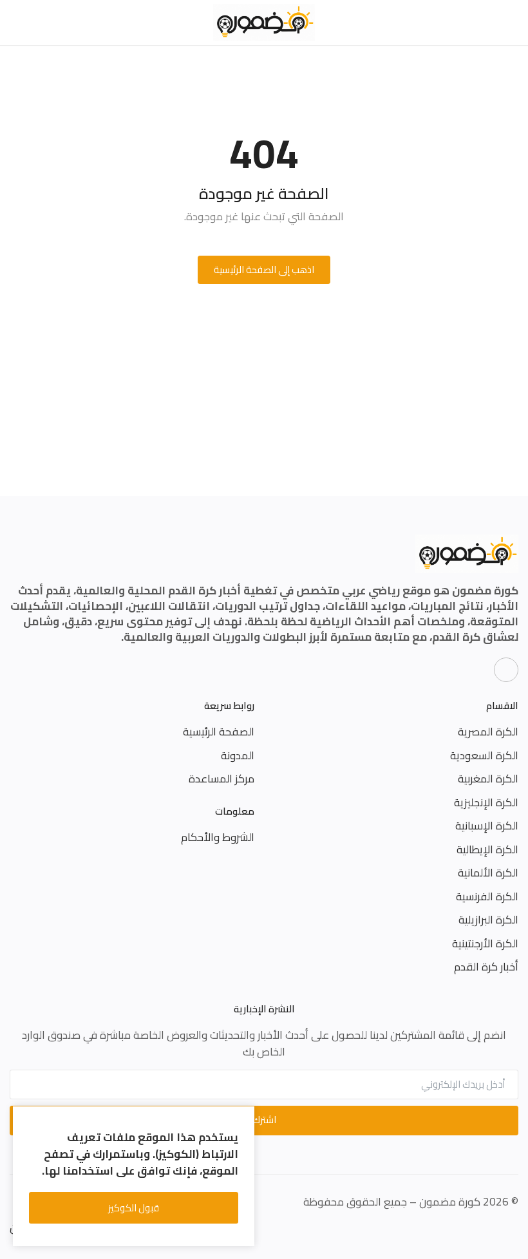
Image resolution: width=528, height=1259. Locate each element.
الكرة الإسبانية (486, 825)
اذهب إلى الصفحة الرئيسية (264, 269)
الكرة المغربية (488, 778)
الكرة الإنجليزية (486, 802)
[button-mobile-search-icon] (17, 22)
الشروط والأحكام (217, 837)
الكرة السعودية (484, 755)
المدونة (237, 755)
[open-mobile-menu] (511, 22)
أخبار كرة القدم (486, 966)
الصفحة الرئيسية (218, 731)
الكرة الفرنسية (487, 896)
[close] (242, 1118)
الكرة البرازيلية (488, 919)
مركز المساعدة (221, 778)
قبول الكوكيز (133, 1207)
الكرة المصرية (488, 731)
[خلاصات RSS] (506, 670)
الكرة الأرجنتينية (485, 943)
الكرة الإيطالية (487, 849)
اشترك (264, 1119)
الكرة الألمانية (488, 872)
